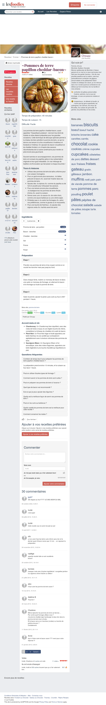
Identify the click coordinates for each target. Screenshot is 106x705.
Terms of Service (57, 702)
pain (92, 179)
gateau (77, 169)
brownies (86, 134)
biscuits (91, 124)
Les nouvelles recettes (9, 91)
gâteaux (76, 174)
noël (87, 179)
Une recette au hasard (10, 100)
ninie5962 (8, 137)
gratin (88, 169)
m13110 (7, 220)
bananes (77, 125)
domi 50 (7, 147)
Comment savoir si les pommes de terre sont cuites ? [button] (42, 378)
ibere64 (14, 208)
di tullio (7, 233)
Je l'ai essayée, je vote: (32, 478)
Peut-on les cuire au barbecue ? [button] (35, 403)
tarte (93, 209)
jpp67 (30, 497)
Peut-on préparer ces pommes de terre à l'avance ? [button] (42, 382)
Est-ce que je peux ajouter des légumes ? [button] (38, 392)
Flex (14, 233)
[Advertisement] (53, 29)
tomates (75, 213)
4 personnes (31, 221)
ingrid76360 (14, 125)
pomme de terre (34, 307)
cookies (76, 148)
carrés (84, 138)
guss (14, 136)
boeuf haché (87, 130)
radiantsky (14, 197)
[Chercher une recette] (33, 12)
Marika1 (7, 184)
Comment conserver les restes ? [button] (35, 414)
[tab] (44, 360)
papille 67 (8, 209)
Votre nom (27, 465)
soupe (86, 209)
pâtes (76, 199)
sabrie (15, 160)
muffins (77, 179)
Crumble (54, 698)
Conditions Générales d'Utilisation (15, 695)
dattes (85, 159)
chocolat (79, 143)
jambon (87, 174)
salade (88, 204)
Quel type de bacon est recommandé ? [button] (37, 387)
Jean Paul (7, 173)
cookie (93, 143)
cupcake (95, 149)
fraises (91, 163)
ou (25, 475)
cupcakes (80, 154)
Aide (29, 695)
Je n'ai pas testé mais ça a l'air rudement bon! (40, 473)
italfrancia (14, 149)
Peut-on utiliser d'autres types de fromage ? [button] (39, 373)
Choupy (86, 55)
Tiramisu (47, 698)
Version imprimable (13, 63)
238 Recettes (86, 58)
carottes (75, 138)
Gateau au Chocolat (36, 698)
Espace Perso (65, 12)
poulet (87, 193)
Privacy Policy (43, 702)
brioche (75, 134)
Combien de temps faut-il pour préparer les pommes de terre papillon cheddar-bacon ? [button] (43, 360)
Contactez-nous (37, 695)
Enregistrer (11, 72)
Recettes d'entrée (9, 82)
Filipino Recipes (63, 698)
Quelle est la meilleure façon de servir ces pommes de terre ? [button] (43, 397)
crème (86, 149)
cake (95, 134)
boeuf (75, 129)
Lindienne (14, 185)
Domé (8, 124)
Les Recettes (52, 12)
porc (95, 188)
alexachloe (14, 221)
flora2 (8, 196)
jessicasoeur (14, 173)
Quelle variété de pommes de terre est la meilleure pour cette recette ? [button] (43, 408)
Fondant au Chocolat (21, 698)
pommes (84, 188)
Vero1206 (7, 161)
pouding (76, 194)
